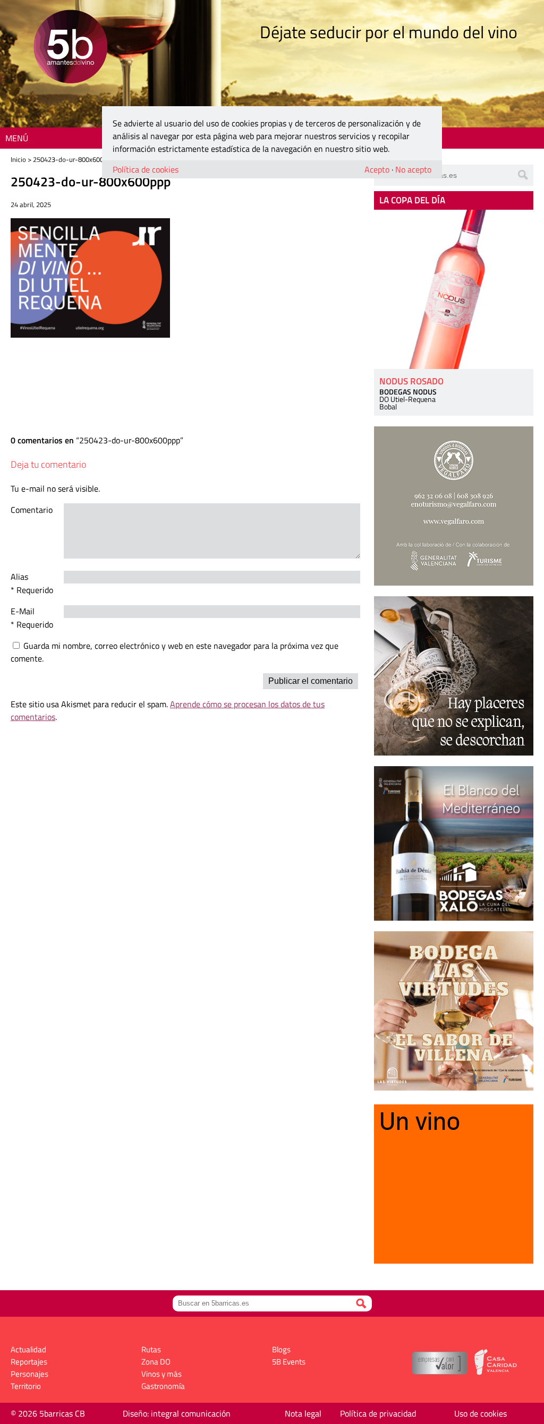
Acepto (376, 169)
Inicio (18, 159)
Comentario (32, 509)
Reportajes (29, 1362)
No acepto (413, 169)
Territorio (26, 1386)
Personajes (29, 1374)
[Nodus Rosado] (453, 289)
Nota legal (303, 1413)
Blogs (281, 1349)
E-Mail (23, 611)
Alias (19, 576)
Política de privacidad (378, 1413)
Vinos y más (161, 1374)
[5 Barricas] (70, 48)
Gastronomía (163, 1386)
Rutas (151, 1349)
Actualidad (28, 1349)
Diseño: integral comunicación (177, 1413)
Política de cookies (145, 169)
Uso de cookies (480, 1413)
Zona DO (156, 1362)
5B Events (288, 1362)
